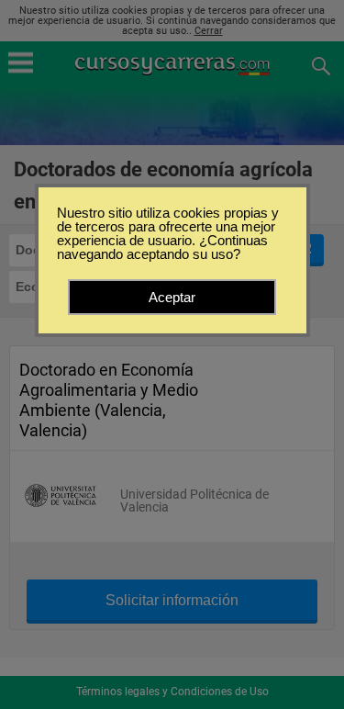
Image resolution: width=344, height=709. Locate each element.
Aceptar (172, 297)
